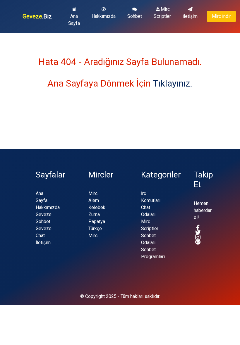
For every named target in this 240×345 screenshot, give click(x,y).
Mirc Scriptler (162, 12)
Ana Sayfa (74, 19)
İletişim (190, 16)
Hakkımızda (104, 16)
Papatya (96, 221)
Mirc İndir (221, 16)
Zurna (94, 214)
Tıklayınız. (173, 83)
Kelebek (96, 207)
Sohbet (134, 16)
